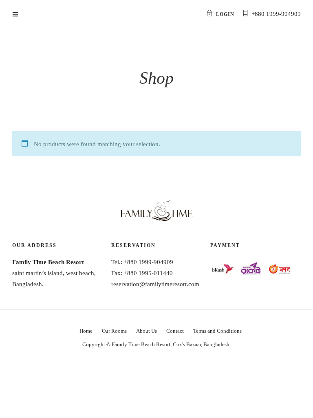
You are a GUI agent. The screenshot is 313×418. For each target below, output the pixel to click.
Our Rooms (114, 331)
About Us (146, 331)
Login (225, 14)
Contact (175, 331)
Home (86, 331)
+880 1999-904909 (276, 14)
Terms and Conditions (217, 331)
